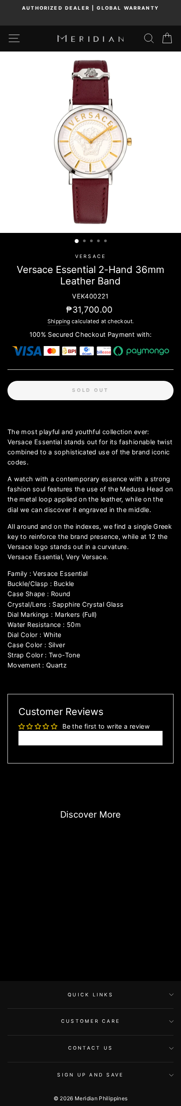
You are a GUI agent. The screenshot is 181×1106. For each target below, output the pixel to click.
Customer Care (90, 1021)
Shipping (58, 321)
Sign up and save (90, 1075)
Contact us (90, 1048)
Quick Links (90, 995)
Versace (90, 256)
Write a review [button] (90, 737)
